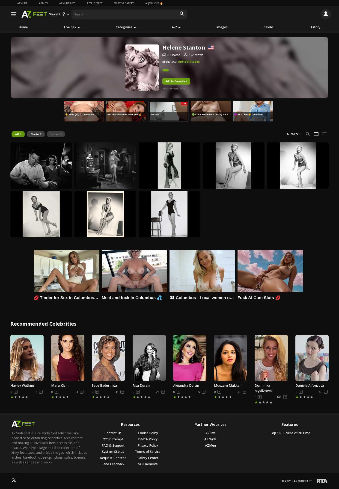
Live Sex (70, 27)
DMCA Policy (148, 439)
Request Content (113, 458)
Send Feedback (113, 464)
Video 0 (56, 134)
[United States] (209, 47)
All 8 (18, 134)
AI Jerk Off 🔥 (154, 3)
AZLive (210, 433)
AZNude (22, 3)
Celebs (269, 27)
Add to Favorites (176, 81)
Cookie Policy (148, 433)
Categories (124, 27)
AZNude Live (67, 3)
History (314, 27)
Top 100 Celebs (290, 433)
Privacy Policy (148, 445)
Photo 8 (35, 134)
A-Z (174, 27)
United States (189, 61)
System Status (113, 451)
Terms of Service (148, 451)
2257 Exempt (113, 439)
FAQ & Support (113, 445)
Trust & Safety (124, 3)
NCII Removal (148, 464)
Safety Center (147, 458)
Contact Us (113, 433)
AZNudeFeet (94, 3)
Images (222, 27)
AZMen (43, 3)
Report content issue (174, 88)
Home (23, 27)
